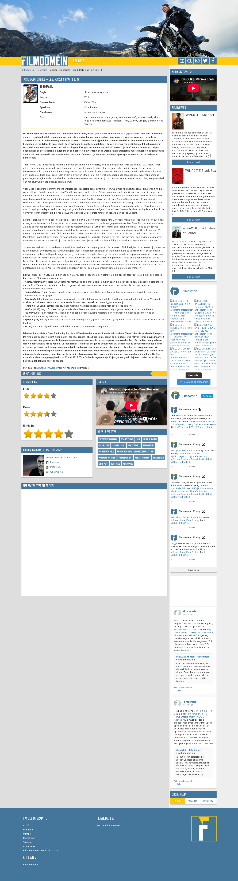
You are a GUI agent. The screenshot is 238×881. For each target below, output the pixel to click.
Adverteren (29, 846)
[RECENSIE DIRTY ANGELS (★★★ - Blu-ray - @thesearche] (181, 358)
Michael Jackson (182, 629)
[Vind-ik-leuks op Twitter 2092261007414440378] (185, 467)
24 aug (196, 476)
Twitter (178, 800)
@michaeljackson (180, 456)
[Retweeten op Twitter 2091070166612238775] (179, 560)
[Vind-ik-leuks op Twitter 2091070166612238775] (185, 560)
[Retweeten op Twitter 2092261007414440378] (179, 467)
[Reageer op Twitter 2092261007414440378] (173, 467)
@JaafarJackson (198, 456)
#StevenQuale (178, 520)
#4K (194, 488)
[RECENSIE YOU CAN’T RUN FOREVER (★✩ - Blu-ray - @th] (205, 334)
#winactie (185, 453)
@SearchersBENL (186, 427)
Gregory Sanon (119, 445)
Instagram (55, 466)
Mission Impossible (106, 451)
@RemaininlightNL (205, 427)
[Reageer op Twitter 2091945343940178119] (173, 502)
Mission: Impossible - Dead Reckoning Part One (135, 451)
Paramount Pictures (107, 458)
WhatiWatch (56, 471)
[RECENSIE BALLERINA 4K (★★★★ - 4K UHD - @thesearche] (205, 310)
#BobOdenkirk (178, 424)
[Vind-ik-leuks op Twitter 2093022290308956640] (185, 435)
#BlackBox (181, 517)
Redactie (28, 829)
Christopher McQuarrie (108, 439)
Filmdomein (28, 69)
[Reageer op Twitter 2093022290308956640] (173, 435)
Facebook (55, 462)
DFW (138, 439)
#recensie (194, 421)
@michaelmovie (184, 450)
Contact (27, 833)
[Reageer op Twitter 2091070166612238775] (173, 560)
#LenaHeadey (209, 424)
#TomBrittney (193, 520)
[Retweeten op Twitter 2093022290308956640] (179, 435)
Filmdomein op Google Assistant (40, 850)
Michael (192, 623)
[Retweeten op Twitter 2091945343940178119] (179, 502)
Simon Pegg (103, 464)
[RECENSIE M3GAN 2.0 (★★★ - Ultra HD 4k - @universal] (205, 358)
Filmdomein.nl (30, 864)
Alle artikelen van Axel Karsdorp (62, 457)
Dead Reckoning (127, 439)
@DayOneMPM (204, 459)
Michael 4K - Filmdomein (188, 750)
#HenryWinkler (193, 424)
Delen (179, 690)
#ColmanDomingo (180, 459)
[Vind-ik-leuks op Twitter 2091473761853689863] (185, 528)
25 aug (196, 444)
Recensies (42, 69)
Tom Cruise (115, 464)
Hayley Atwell (134, 445)
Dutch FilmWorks (47, 367)
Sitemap (27, 842)
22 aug (196, 537)
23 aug (196, 511)
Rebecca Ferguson (142, 458)
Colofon (27, 825)
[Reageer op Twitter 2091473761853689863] (173, 528)
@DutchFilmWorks (180, 523)
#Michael (195, 453)
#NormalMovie (206, 421)
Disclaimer (29, 837)
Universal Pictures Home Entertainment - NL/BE (193, 634)
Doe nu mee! (193, 162)
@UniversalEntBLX (180, 462)
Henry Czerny (148, 445)
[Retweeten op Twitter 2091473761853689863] (179, 528)
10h (195, 409)
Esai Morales (104, 445)
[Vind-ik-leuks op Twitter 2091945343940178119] (185, 502)
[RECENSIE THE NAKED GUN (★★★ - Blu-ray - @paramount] (181, 310)
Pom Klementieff (125, 458)
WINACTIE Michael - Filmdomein (192, 656)
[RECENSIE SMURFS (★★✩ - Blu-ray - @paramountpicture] (181, 334)
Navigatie (79, 61)
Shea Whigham (158, 458)
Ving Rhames (128, 464)
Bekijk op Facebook (183, 687)
